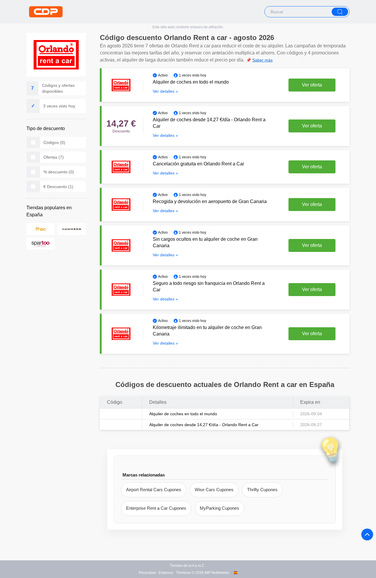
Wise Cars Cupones (214, 489)
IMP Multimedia (216, 573)
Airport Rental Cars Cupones (153, 489)
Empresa (166, 573)
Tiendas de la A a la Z (187, 566)
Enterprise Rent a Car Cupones (156, 508)
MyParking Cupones (219, 508)
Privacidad (147, 573)
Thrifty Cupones (262, 489)
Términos (183, 573)
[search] (340, 12)
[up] (367, 534)
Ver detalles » (165, 91)
